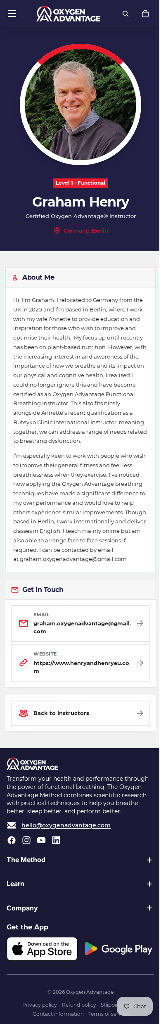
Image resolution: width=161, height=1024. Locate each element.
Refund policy (77, 1013)
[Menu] (12, 13)
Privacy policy (37, 1013)
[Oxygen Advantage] (68, 13)
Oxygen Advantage (87, 1000)
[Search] (125, 14)
